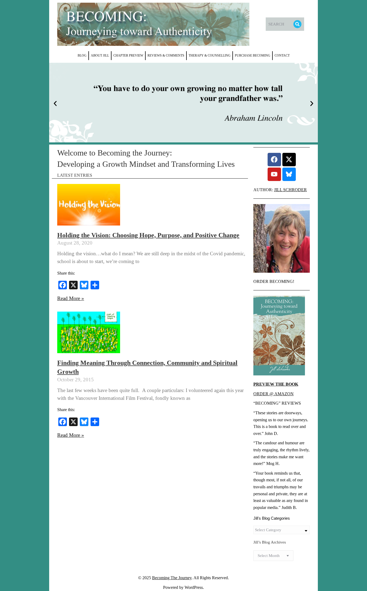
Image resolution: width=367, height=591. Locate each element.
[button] (55, 103)
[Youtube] (274, 174)
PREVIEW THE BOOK (275, 384)
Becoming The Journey (172, 577)
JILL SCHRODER (290, 189)
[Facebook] (274, 159)
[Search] (297, 24)
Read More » (70, 298)
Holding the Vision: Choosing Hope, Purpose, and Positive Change (148, 235)
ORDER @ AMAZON (273, 393)
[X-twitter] (289, 159)
